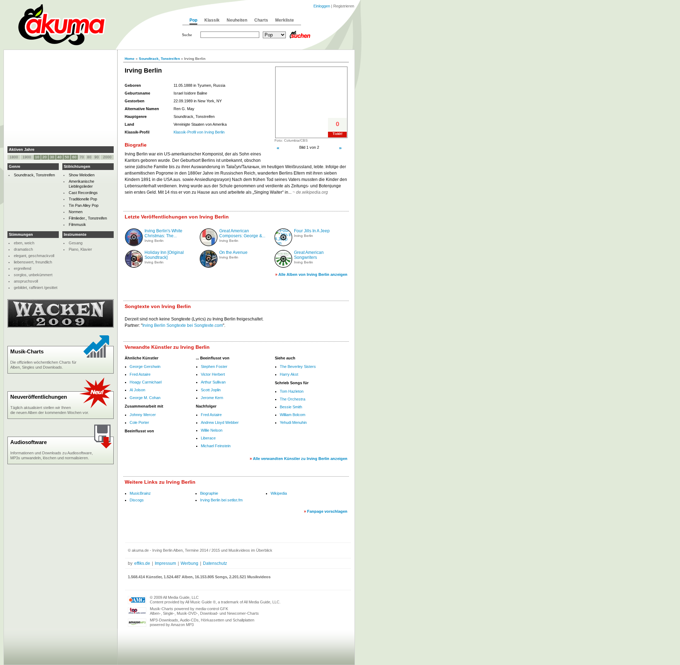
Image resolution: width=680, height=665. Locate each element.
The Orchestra (292, 399)
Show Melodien (82, 175)
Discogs (137, 500)
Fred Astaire (140, 374)
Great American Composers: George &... (242, 233)
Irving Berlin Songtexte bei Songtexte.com (182, 325)
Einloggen (321, 6)
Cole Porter (139, 422)
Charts (261, 20)
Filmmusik (77, 224)
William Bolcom (292, 415)
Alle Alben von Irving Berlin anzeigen (312, 274)
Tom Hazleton (292, 391)
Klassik (212, 20)
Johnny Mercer (143, 415)
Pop (193, 20)
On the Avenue (233, 252)
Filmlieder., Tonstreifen (88, 218)
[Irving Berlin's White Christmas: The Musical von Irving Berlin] (134, 244)
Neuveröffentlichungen (38, 397)
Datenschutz (215, 563)
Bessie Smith (291, 407)
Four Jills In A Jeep (312, 230)
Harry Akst (289, 374)
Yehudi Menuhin (293, 422)
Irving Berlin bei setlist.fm (221, 500)
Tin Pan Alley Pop (83, 205)
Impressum (165, 563)
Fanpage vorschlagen (327, 511)
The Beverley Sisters (298, 366)
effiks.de (142, 563)
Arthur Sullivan (213, 382)
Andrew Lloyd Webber (220, 422)
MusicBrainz (140, 493)
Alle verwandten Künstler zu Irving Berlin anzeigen (300, 458)
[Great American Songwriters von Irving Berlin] (283, 266)
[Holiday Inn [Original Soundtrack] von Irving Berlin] (134, 266)
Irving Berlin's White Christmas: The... (163, 233)
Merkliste (284, 20)
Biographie (209, 493)
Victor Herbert (213, 374)
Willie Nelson (211, 430)
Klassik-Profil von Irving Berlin (199, 132)
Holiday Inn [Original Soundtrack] (164, 255)
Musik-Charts (27, 351)
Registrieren (343, 6)
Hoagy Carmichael (146, 382)
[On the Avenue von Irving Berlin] (208, 266)
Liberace (208, 438)
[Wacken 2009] (60, 326)
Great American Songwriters (309, 255)
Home (130, 59)
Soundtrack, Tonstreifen (159, 59)
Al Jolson (137, 390)
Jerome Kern (212, 398)
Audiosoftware (28, 442)
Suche (187, 35)
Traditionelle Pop (83, 199)
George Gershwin (145, 366)
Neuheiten (237, 20)
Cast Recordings (83, 193)
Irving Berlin (154, 241)
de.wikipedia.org (312, 192)
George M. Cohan (145, 398)
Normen (76, 212)
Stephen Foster (214, 366)
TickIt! (337, 134)
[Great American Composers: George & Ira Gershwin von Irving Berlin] (208, 244)
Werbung (189, 563)
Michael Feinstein (216, 446)
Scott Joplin (211, 390)
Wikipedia (279, 493)
